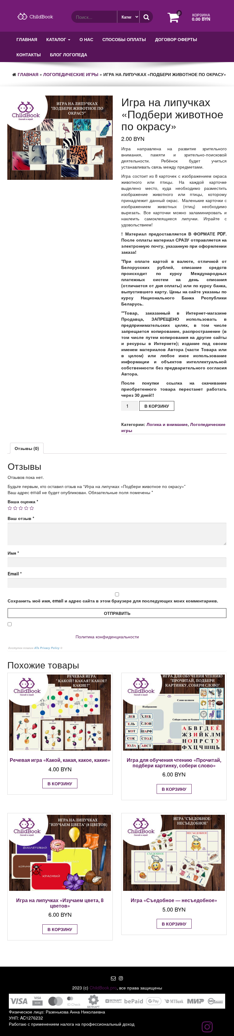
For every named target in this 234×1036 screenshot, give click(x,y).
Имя (13, 553)
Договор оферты (176, 39)
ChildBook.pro (103, 988)
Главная (26, 39)
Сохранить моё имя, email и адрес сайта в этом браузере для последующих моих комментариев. (113, 601)
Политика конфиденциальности (107, 636)
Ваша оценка (23, 501)
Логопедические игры (70, 74)
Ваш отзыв (21, 518)
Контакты (28, 54)
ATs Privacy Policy (47, 648)
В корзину (156, 406)
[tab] (27, 448)
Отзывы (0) (27, 448)
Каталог (56, 39)
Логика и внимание (167, 424)
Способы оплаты (124, 39)
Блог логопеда (68, 54)
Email (15, 573)
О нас (86, 39)
